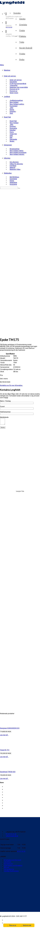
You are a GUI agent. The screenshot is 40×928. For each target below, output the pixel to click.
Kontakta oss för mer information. (11, 385)
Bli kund (6, 867)
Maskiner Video (15, 169)
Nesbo (12, 141)
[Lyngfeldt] (11, 8)
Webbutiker (8, 173)
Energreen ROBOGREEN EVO (9, 728)
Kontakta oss (8, 864)
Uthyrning (7, 158)
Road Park (7, 117)
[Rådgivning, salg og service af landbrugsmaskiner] (12, 4)
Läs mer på (4, 735)
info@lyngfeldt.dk (12, 836)
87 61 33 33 (9, 27)
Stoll (11, 113)
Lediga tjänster (9, 869)
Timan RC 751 (4, 750)
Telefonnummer (5, 412)
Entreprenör (8, 145)
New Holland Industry (17, 154)
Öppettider (7, 862)
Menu (2, 65)
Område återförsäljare (11, 871)
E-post (2, 406)
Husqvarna (13, 184)
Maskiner (7, 70)
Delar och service (10, 76)
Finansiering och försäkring (13, 865)
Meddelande (4, 417)
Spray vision (14, 93)
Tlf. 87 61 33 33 (11, 834)
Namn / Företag (5, 401)
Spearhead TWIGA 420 (7, 772)
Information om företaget (12, 860)
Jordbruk (7, 97)
